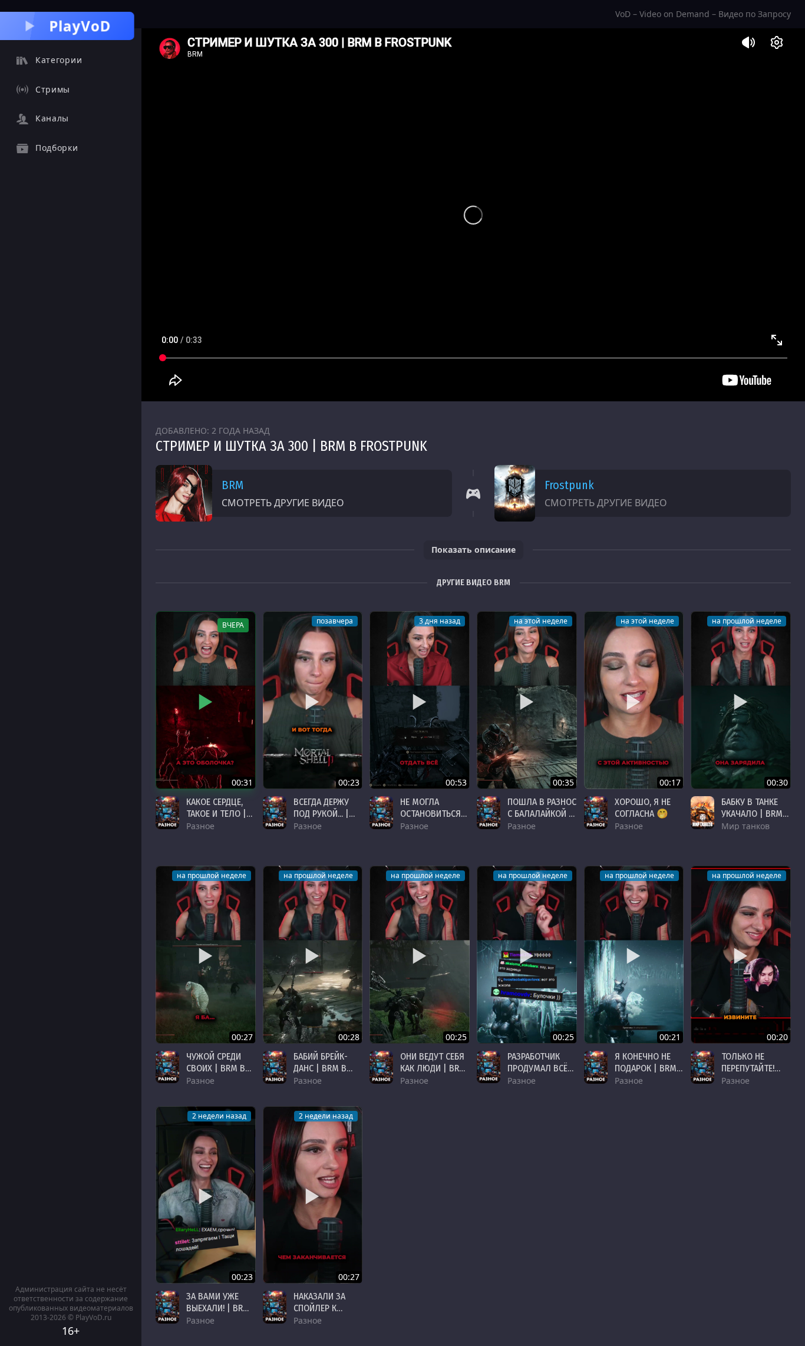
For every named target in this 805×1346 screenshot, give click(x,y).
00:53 (456, 782)
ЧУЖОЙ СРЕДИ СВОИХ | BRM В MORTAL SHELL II (217, 1068)
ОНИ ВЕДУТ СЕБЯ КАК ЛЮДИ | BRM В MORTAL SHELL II (433, 1074)
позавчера (334, 621)
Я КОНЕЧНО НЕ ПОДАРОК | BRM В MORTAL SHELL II (646, 1074)
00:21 (670, 1037)
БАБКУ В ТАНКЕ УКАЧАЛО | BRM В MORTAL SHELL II (755, 813)
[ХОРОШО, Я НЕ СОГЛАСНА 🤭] (634, 700)
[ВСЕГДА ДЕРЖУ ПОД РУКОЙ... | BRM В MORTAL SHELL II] (313, 700)
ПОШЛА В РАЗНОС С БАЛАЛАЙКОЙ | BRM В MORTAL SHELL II (541, 819)
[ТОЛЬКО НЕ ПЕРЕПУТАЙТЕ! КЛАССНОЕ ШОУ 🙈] (741, 955)
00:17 (670, 782)
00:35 (563, 782)
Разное (200, 826)
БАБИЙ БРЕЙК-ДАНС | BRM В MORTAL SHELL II (324, 1068)
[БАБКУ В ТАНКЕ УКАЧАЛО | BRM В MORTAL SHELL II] (741, 700)
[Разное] (167, 812)
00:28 (348, 1037)
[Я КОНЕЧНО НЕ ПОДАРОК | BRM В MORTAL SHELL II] (634, 955)
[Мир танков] (702, 812)
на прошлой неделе (746, 621)
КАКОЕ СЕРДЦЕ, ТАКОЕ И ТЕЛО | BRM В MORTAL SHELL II (216, 819)
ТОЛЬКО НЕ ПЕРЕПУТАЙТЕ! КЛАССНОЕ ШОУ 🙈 (751, 1074)
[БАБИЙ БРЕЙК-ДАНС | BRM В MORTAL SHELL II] (313, 955)
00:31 (242, 782)
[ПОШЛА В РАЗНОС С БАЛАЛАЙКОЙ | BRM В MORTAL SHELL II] (527, 700)
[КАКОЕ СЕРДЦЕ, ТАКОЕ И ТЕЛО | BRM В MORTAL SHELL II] (206, 700)
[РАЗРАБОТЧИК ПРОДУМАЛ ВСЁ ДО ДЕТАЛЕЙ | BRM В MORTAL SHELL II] (527, 955)
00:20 (777, 1037)
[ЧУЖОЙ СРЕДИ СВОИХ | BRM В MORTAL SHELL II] (206, 955)
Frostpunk (569, 485)
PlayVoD (80, 25)
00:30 (777, 782)
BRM (232, 485)
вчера (233, 625)
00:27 (242, 1037)
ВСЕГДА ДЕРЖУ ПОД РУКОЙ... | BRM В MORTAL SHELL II (322, 819)
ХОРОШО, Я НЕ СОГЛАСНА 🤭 (643, 807)
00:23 (348, 782)
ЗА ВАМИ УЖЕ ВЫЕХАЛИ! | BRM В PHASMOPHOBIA (220, 1308)
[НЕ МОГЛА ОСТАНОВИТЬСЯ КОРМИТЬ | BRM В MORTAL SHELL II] (419, 700)
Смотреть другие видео (283, 502)
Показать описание (473, 549)
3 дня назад (439, 621)
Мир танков (745, 826)
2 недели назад (219, 1116)
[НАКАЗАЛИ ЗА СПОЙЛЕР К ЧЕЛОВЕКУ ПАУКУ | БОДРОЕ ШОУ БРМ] (313, 1195)
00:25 (456, 1037)
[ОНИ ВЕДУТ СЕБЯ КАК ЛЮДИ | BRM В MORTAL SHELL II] (419, 955)
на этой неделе (541, 621)
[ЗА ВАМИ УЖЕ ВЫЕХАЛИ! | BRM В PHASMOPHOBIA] (206, 1195)
